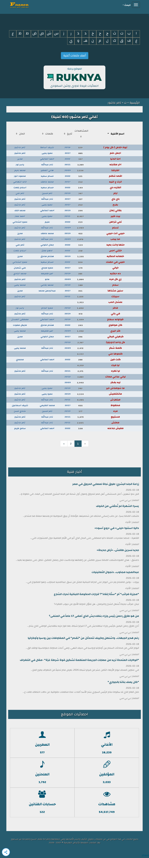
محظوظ (115, 405)
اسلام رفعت (19, 187)
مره (115, 411)
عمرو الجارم (47, 308)
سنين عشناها (115, 290)
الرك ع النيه (115, 181)
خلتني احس (115, 250)
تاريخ (69, 133)
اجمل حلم (115, 153)
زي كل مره (115, 279)
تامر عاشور (19, 147)
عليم (47, 222)
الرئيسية (134, 102)
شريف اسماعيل (20, 405)
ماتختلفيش (115, 394)
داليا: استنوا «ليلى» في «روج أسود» (116, 528)
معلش (115, 422)
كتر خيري (115, 331)
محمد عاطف (47, 182)
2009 (68, 170)
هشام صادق (47, 256)
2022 (67, 159)
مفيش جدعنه (115, 428)
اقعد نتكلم (115, 176)
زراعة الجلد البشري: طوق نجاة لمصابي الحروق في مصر (105, 484)
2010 (68, 308)
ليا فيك (115, 365)
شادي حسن (20, 411)
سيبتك (115, 296)
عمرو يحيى (47, 153)
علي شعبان (20, 268)
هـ (85, 40)
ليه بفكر (115, 382)
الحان (22, 133)
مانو (47, 279)
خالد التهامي (20, 182)
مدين (20, 159)
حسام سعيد (47, 176)
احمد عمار (20, 216)
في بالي (115, 313)
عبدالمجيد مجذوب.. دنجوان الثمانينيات (115, 572)
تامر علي (20, 193)
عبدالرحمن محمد (47, 291)
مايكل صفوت (20, 325)
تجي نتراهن (115, 222)
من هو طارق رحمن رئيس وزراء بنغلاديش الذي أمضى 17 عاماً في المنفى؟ (94, 616)
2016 (68, 147)
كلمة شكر (115, 348)
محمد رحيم (20, 170)
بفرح (115, 204)
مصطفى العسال (20, 319)
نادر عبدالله (47, 165)
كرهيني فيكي (115, 336)
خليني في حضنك (115, 262)
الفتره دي (115, 187)
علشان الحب (115, 302)
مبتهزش (115, 399)
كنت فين (115, 359)
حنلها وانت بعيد (115, 244)
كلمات (49, 133)
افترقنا (115, 170)
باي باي (115, 199)
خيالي (115, 267)
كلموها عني (115, 353)
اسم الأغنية (117, 133)
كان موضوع (115, 325)
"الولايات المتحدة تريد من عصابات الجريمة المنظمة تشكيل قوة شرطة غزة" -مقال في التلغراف (79, 660)
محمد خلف (19, 210)
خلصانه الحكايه (115, 256)
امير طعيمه (47, 274)
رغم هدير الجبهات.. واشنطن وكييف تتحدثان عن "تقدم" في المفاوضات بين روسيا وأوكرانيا (83, 638)
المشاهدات (81, 130)
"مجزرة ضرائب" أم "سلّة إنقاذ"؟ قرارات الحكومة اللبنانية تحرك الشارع (96, 594)
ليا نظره (115, 371)
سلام (115, 285)
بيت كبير (115, 216)
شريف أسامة (47, 147)
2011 (68, 165)
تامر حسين (47, 193)
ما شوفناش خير (115, 388)
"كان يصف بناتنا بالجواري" (123, 682)
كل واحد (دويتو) (115, 342)
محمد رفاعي (47, 285)
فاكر (115, 308)
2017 (67, 153)
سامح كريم (20, 428)
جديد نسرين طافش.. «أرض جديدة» (118, 550)
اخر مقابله (115, 164)
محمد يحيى (20, 285)
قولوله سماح (115, 319)
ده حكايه (115, 273)
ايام (115, 193)
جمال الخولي (47, 245)
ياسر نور (20, 165)
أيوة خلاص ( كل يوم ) (115, 147)
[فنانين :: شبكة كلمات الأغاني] (26, 4)
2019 (68, 193)
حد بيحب (115, 239)
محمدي (20, 359)
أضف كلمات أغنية (74, 55)
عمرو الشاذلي (20, 222)
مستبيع (115, 416)
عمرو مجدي (47, 268)
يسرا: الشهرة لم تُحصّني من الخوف (117, 506)
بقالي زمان (115, 210)
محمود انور (20, 176)
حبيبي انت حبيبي (115, 233)
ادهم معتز (47, 251)
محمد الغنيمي (47, 405)
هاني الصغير (47, 170)
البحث (127, 5)
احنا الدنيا (115, 159)
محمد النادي (20, 274)
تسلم (115, 227)
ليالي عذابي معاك (115, 376)
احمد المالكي (47, 159)
